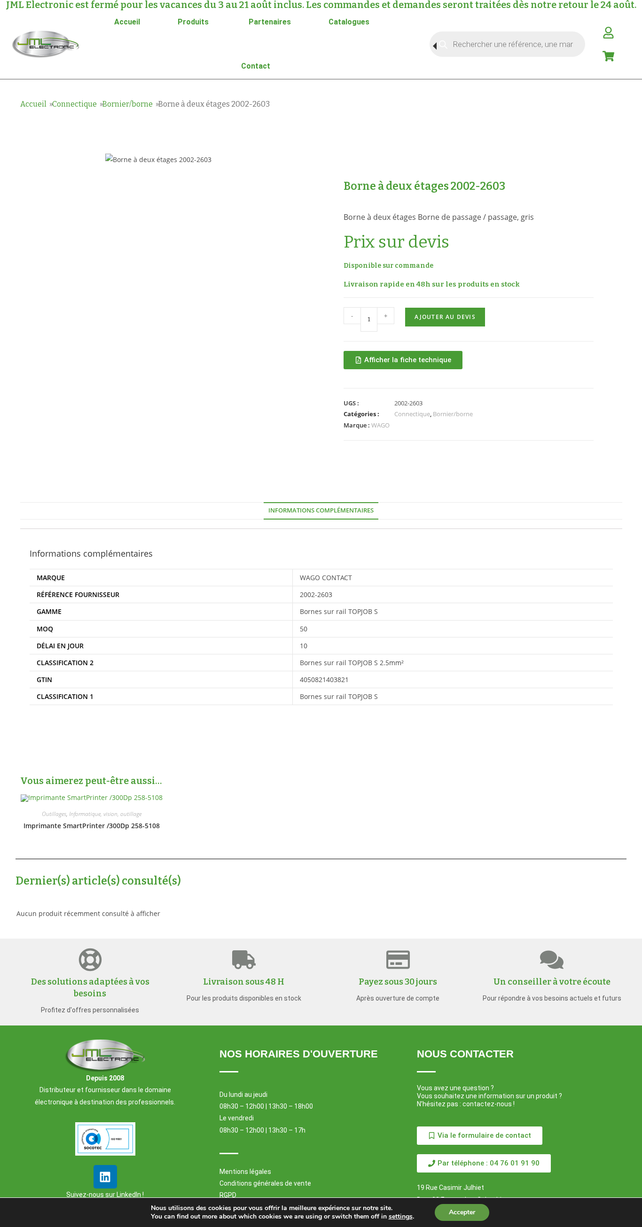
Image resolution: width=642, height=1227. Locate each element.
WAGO (380, 425)
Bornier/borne (127, 104)
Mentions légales (245, 1171)
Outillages (54, 814)
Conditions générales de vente (265, 1183)
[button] (484, 1163)
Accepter (462, 1212)
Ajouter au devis (445, 317)
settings (401, 1216)
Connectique (74, 104)
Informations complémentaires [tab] (321, 510)
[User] (608, 32)
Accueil (33, 104)
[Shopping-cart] (608, 56)
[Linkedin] (105, 1176)
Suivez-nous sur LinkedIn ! (105, 1194)
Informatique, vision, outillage (105, 814)
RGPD (227, 1195)
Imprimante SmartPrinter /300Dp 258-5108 (91, 825)
